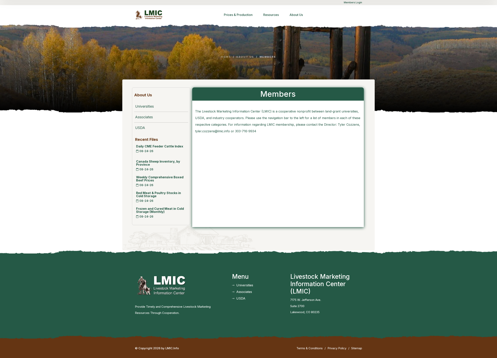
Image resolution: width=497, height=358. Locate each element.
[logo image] (150, 14)
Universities (144, 106)
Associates (144, 117)
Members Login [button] (353, 2)
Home (226, 57)
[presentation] (137, 151)
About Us (296, 15)
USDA (140, 128)
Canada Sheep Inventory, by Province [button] (158, 162)
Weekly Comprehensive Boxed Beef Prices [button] (159, 178)
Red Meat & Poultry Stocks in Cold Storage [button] (158, 194)
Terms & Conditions (309, 348)
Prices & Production (238, 15)
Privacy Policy (337, 348)
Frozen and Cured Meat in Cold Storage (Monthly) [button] (160, 210)
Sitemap (356, 348)
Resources (271, 15)
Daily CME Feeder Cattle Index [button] (159, 146)
